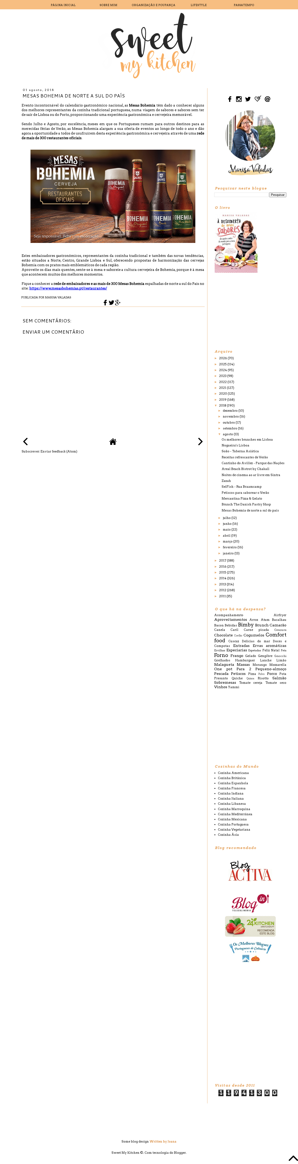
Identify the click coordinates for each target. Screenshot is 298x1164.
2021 (223, 388)
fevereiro (230, 547)
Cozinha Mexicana (232, 819)
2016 (223, 566)
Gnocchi (280, 656)
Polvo (261, 674)
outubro (229, 422)
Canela (219, 630)
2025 (223, 364)
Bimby (246, 625)
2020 (223, 393)
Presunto (221, 678)
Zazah (226, 481)
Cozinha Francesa (232, 788)
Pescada (221, 673)
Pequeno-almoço (270, 669)
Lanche (265, 660)
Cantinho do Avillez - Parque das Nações (253, 463)
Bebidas (231, 625)
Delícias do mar (256, 641)
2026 (223, 358)
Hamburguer (245, 660)
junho (227, 523)
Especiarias (236, 650)
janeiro (228, 553)
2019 (223, 399)
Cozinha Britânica (232, 778)
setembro (230, 428)
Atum (265, 620)
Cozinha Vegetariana (234, 829)
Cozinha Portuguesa (233, 824)
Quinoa (250, 678)
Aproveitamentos (230, 619)
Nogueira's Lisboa (235, 445)
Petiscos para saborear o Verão (245, 492)
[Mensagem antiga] (200, 442)
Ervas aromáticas (269, 645)
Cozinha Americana (233, 773)
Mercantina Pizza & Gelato (242, 498)
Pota (282, 674)
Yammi (233, 687)
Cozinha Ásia (228, 834)
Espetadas (254, 650)
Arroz (253, 620)
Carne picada (256, 630)
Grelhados (222, 660)
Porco (272, 673)
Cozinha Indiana (231, 793)
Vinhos (220, 687)
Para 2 (244, 669)
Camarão (278, 625)
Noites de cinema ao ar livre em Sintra (251, 475)
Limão (281, 660)
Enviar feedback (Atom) (59, 451)
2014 (223, 578)
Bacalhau (279, 620)
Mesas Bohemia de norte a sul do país (250, 510)
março (228, 541)
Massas (243, 664)
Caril (234, 630)
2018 (223, 405)
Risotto (263, 678)
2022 (223, 382)
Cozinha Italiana (231, 798)
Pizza (252, 674)
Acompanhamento (228, 615)
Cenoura (280, 630)
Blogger (180, 1152)
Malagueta (224, 664)
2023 (223, 376)
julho (227, 518)
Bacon (219, 625)
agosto (228, 434)
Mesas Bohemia (142, 105)
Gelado (250, 656)
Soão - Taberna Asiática (240, 451)
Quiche (237, 678)
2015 (223, 572)
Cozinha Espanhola (233, 783)
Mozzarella (277, 665)
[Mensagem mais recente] (25, 442)
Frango (236, 655)
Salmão (279, 678)
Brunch (262, 625)
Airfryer (280, 615)
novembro (231, 416)
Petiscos (238, 673)
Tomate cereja (251, 682)
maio (227, 529)
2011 (223, 596)
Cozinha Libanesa (232, 803)
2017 (223, 560)
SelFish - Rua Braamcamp (242, 486)
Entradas (241, 645)
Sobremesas (225, 682)
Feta (283, 650)
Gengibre (265, 656)
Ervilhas (219, 650)
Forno (221, 655)
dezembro (230, 410)
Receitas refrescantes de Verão (245, 457)
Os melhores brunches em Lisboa (247, 439)
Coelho (238, 635)
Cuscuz (233, 641)
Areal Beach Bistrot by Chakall (245, 469)
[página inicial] (113, 444)
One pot (223, 669)
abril (227, 535)
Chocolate (223, 635)
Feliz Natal (271, 650)
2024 (223, 370)
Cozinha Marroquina (234, 809)
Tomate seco (276, 682)
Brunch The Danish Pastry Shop (246, 504)
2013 (223, 584)
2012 (223, 590)
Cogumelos (254, 635)
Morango (260, 665)
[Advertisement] (249, 311)
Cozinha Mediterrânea (235, 814)
